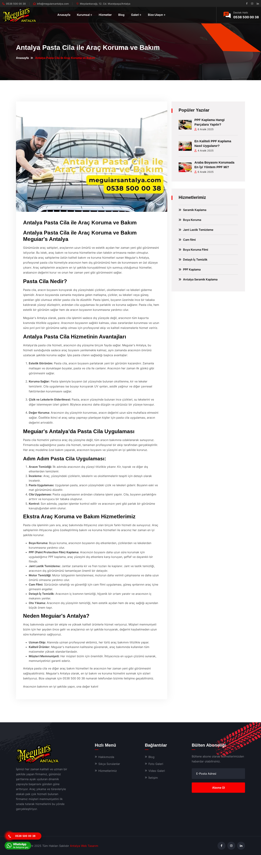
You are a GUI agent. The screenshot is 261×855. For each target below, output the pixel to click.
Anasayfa (63, 14)
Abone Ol (218, 787)
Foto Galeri (155, 764)
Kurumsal (83, 14)
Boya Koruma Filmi (195, 249)
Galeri (135, 14)
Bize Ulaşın (155, 14)
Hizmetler (105, 14)
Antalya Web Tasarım (84, 846)
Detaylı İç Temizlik (195, 259)
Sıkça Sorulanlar (109, 764)
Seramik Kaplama (194, 210)
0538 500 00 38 (246, 17)
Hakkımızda (106, 757)
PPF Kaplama (192, 269)
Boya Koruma (192, 220)
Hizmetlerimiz (107, 771)
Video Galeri (156, 771)
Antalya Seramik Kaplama (200, 279)
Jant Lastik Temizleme (198, 229)
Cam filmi (189, 239)
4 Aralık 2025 (206, 150)
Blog (121, 14)
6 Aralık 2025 (206, 129)
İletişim (153, 777)
